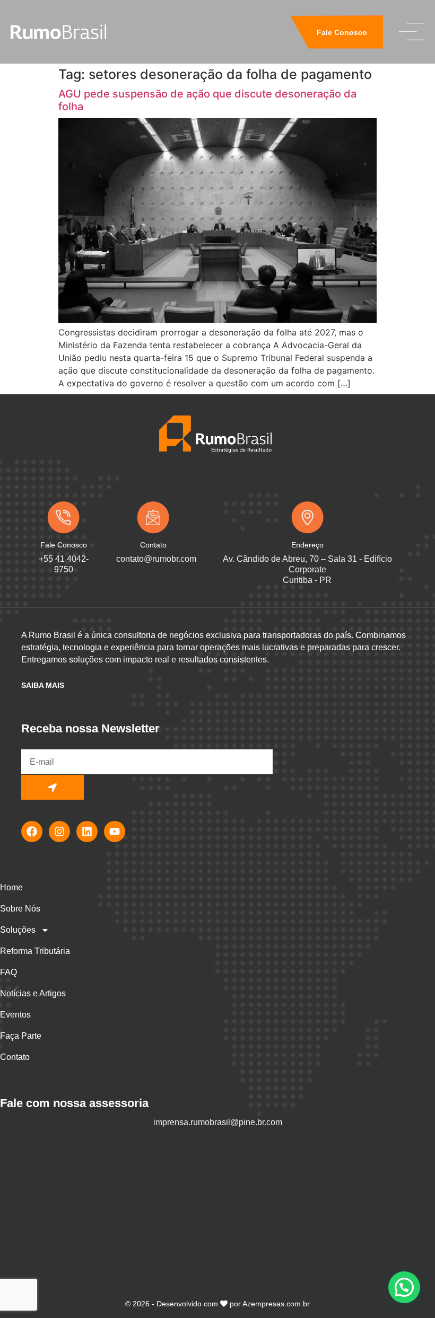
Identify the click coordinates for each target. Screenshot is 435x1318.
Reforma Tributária (35, 951)
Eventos (15, 1014)
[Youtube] (114, 831)
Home (11, 887)
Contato (15, 1057)
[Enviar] (52, 787)
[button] (404, 1287)
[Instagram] (59, 831)
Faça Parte (20, 1035)
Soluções (18, 929)
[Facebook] (31, 831)
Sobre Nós (20, 908)
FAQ (8, 972)
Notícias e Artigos (33, 993)
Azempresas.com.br (276, 1303)
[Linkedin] (87, 831)
